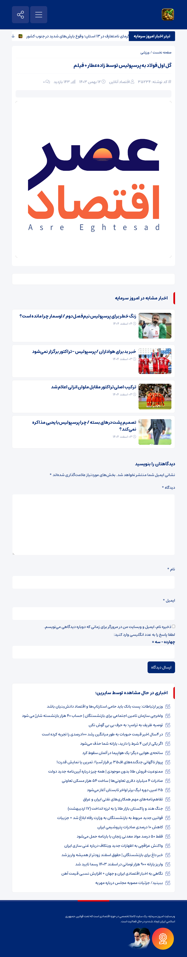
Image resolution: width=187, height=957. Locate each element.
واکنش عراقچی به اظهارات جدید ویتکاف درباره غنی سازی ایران (113, 845)
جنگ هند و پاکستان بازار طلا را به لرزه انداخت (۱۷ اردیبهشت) (115, 808)
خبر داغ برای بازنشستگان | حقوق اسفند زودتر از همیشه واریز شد (112, 854)
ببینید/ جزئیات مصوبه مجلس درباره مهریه (129, 882)
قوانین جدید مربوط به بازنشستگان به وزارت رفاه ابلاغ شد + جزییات (110, 817)
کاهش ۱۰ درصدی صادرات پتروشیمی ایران (130, 827)
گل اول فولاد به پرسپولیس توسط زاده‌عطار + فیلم (122, 65)
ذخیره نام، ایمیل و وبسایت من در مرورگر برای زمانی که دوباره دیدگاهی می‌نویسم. (107, 626)
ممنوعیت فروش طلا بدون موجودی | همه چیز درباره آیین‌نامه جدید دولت (105, 771)
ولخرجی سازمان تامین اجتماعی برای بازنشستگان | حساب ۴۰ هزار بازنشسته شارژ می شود (92, 715)
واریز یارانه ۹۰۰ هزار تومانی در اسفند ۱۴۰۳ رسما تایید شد (119, 864)
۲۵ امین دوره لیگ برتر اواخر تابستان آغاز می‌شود (125, 790)
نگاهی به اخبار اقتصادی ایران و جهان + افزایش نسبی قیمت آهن (112, 873)
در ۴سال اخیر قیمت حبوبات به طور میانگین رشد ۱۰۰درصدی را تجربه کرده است (102, 734)
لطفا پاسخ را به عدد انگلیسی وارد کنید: (144, 634)
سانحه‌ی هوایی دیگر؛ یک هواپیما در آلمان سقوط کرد (122, 752)
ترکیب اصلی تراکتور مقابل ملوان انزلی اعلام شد (93, 387)
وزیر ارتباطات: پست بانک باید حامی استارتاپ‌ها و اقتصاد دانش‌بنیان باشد (105, 706)
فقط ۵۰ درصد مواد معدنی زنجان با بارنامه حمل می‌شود (120, 836)
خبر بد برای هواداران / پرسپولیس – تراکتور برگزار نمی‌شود (84, 351)
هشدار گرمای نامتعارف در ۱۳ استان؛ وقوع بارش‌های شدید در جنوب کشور (91, 36)
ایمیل (169, 600)
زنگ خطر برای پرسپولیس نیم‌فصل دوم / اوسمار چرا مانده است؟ (77, 316)
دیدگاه (168, 487)
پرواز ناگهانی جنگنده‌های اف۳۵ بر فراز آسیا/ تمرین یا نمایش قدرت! (109, 762)
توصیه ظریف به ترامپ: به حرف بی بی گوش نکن (126, 725)
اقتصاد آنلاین (119, 81)
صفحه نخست (162, 52)
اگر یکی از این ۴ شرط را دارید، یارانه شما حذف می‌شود (121, 743)
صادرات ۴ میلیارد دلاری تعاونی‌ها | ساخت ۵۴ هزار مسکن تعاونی (112, 780)
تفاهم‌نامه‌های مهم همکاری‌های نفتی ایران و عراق (123, 799)
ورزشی (145, 52)
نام (171, 569)
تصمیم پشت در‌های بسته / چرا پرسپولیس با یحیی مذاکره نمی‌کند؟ (84, 426)
